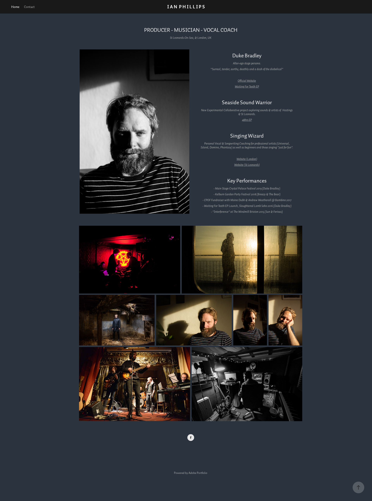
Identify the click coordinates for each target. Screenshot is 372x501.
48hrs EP (247, 120)
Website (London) (247, 159)
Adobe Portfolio (198, 473)
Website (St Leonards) (247, 165)
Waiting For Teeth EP (247, 86)
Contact (29, 6)
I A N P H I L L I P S (186, 6)
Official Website (247, 81)
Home (15, 6)
